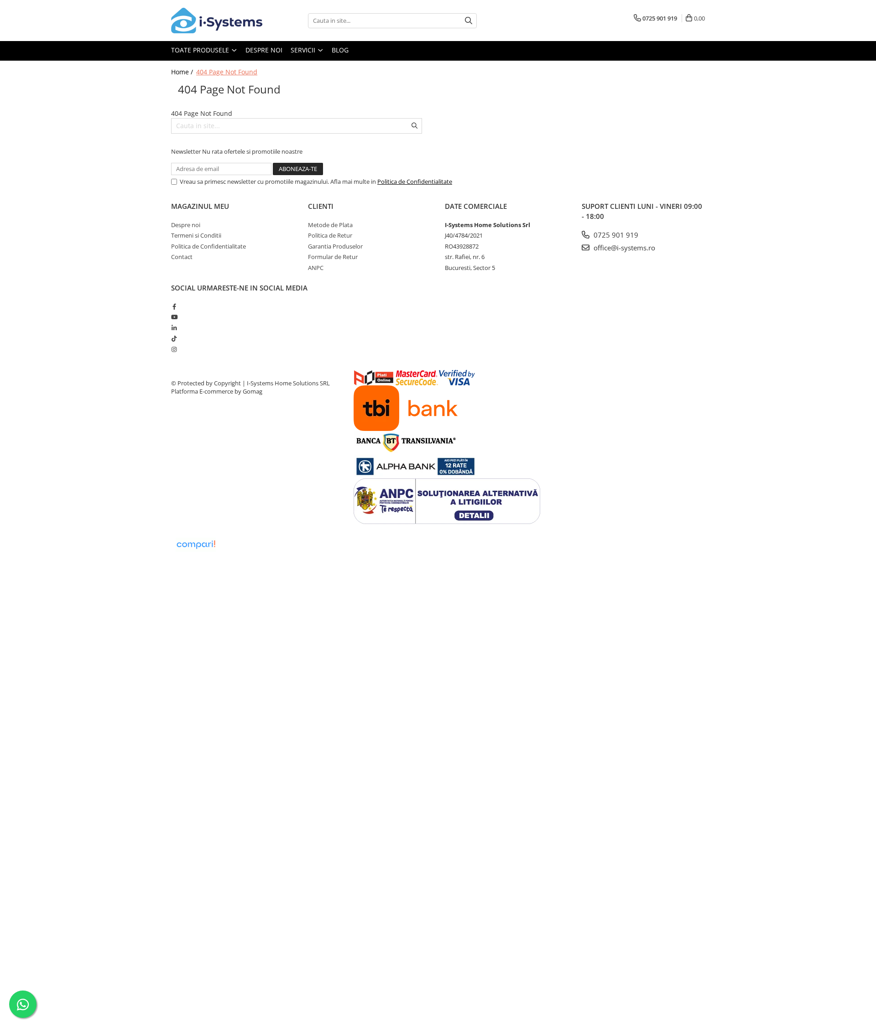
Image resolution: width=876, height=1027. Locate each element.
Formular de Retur (333, 257)
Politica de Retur (330, 235)
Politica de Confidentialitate (414, 181)
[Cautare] (468, 20)
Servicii (304, 50)
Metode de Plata (330, 225)
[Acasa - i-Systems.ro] (216, 20)
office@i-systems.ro (623, 247)
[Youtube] (174, 317)
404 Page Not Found (226, 71)
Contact (182, 257)
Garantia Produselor (335, 246)
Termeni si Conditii (196, 235)
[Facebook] (174, 306)
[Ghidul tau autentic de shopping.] (196, 545)
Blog (340, 50)
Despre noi (263, 50)
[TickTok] (174, 338)
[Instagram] (174, 349)
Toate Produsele (201, 50)
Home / (183, 71)
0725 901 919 (615, 234)
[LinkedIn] (174, 328)
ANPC (315, 268)
